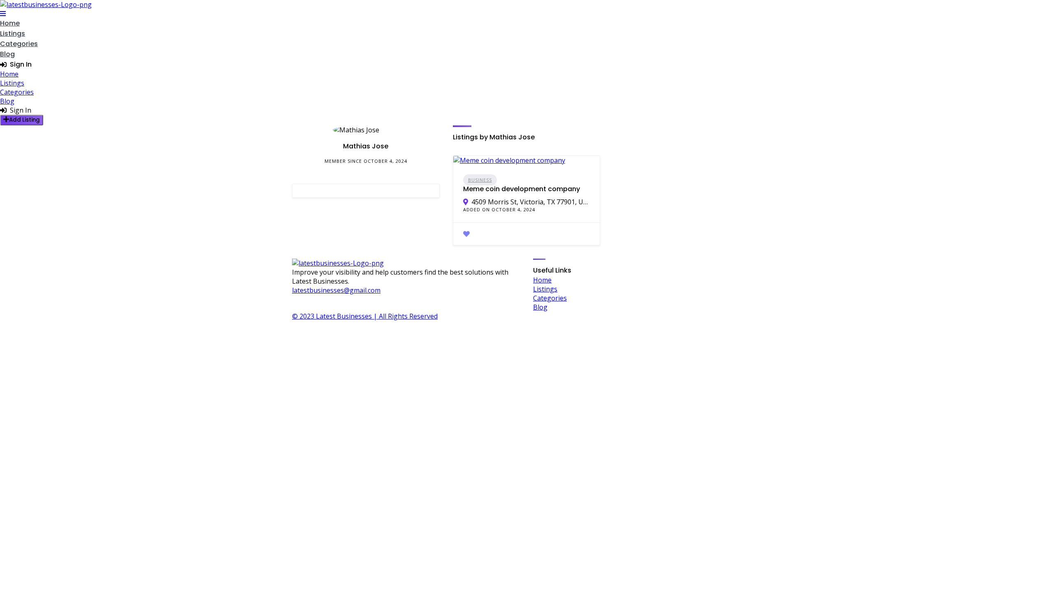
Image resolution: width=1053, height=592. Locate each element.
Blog (7, 54)
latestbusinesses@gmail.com (336, 290)
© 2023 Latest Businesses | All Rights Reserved (365, 316)
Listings (12, 33)
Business (480, 180)
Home (10, 23)
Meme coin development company (521, 189)
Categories (19, 44)
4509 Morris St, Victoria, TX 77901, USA (530, 201)
